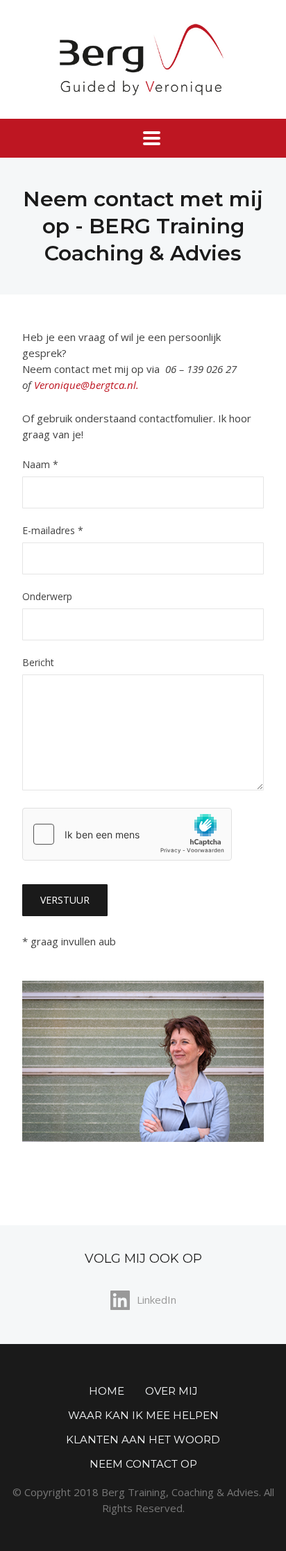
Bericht (38, 663)
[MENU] (143, 138)
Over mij (171, 1390)
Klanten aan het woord (143, 1439)
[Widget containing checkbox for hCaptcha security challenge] (127, 834)
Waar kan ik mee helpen (143, 1415)
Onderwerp (47, 597)
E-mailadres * (52, 531)
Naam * (40, 465)
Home (106, 1390)
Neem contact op (143, 1463)
